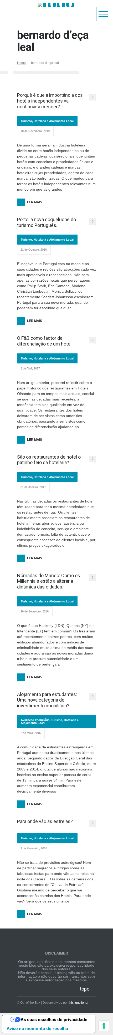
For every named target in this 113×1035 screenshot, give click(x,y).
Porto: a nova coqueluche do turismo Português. (46, 222)
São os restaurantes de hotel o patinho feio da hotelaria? (49, 459)
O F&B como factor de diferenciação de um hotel (44, 341)
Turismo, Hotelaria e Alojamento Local (47, 121)
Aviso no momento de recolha (37, 1028)
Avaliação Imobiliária (35, 720)
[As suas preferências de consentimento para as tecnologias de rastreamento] (104, 1026)
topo (84, 989)
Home (21, 63)
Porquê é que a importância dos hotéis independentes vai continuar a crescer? (50, 100)
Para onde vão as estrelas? (45, 821)
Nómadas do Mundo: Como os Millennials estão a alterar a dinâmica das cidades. (48, 581)
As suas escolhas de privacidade (54, 1019)
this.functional (78, 1002)
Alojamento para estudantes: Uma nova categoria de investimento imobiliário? (47, 700)
